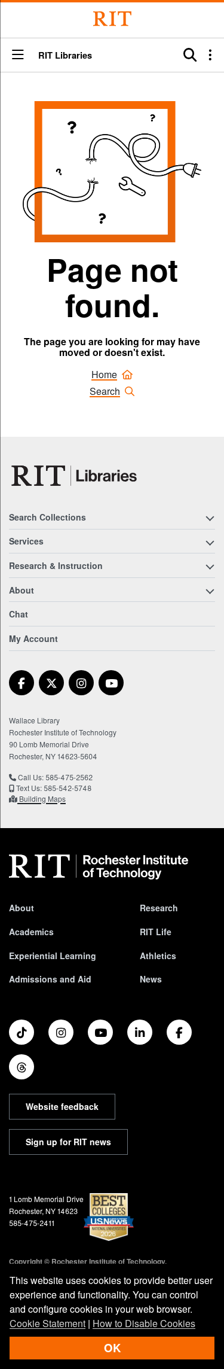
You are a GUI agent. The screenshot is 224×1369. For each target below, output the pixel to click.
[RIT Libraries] (75, 476)
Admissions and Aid (50, 979)
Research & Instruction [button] (56, 565)
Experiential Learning (52, 956)
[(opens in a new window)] (21, 682)
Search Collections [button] (47, 517)
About (21, 908)
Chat (18, 614)
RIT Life (155, 932)
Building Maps (41, 798)
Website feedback (62, 1106)
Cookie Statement (47, 1323)
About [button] (21, 590)
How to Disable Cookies (144, 1323)
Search (105, 391)
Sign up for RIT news (68, 1142)
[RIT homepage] (98, 867)
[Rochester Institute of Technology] (112, 19)
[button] (18, 55)
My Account (33, 638)
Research (159, 908)
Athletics (158, 956)
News (151, 979)
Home (104, 374)
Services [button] (26, 541)
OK (112, 1348)
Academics (31, 932)
